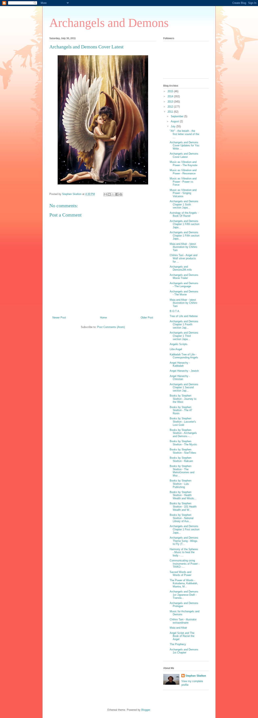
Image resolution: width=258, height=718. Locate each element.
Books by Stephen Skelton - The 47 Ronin (181, 410)
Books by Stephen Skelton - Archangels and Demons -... (183, 433)
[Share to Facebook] (117, 194)
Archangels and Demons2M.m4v (181, 268)
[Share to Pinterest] (121, 194)
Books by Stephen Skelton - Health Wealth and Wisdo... (183, 495)
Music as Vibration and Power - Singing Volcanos (183, 193)
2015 (170, 91)
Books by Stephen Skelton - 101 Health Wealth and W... (183, 506)
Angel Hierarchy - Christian (180, 378)
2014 (170, 96)
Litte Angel (176, 349)
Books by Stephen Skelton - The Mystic (183, 443)
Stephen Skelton (195, 675)
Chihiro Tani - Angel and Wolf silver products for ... (183, 258)
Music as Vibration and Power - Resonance (183, 172)
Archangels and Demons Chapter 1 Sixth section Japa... (184, 204)
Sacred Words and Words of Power (180, 573)
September (177, 116)
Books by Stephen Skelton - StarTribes (183, 451)
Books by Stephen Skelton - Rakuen (181, 459)
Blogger (145, 709)
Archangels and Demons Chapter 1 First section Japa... (184, 529)
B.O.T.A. (175, 311)
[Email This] (105, 194)
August (175, 121)
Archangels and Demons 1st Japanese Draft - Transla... (184, 594)
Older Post (147, 317)
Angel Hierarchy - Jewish (184, 370)
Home (103, 317)
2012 (170, 106)
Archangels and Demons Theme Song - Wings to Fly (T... (184, 540)
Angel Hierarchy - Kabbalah (180, 364)
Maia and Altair (178, 627)
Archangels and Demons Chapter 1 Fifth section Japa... (184, 224)
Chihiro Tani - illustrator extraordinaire (183, 621)
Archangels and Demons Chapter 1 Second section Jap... (184, 387)
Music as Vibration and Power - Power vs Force (183, 181)
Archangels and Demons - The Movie (184, 293)
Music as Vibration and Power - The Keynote (183, 163)
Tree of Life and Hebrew (184, 316)
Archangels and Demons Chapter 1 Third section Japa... (184, 335)
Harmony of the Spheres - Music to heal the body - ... (184, 552)
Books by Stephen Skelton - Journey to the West (183, 398)
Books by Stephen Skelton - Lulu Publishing (180, 483)
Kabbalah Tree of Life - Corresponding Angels (184, 356)
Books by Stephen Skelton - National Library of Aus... (182, 518)
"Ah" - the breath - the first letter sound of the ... (184, 134)
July (173, 126)
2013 (170, 101)
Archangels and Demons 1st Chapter (184, 651)
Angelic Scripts (178, 344)
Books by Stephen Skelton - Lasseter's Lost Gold (183, 421)
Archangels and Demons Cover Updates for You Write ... (184, 145)
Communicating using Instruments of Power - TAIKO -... (184, 563)
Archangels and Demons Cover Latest (184, 155)
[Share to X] (113, 194)
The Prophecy (178, 644)
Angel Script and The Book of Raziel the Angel (182, 636)
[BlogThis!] (109, 194)
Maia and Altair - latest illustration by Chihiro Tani (183, 247)
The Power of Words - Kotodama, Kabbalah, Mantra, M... (184, 583)
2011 (170, 111)
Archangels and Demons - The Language (184, 285)
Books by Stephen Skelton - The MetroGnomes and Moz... (182, 471)
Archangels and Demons (109, 22)
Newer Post (59, 317)
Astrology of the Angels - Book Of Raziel (184, 214)
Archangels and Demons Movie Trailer (184, 276)
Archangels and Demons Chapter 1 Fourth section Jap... (184, 324)
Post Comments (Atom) (111, 327)
